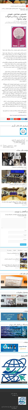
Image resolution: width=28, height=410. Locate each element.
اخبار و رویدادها (22, 8)
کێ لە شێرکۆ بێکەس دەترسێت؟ (19, 167)
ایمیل (25, 234)
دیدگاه (25, 217)
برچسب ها (9, 250)
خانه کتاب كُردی (14, 393)
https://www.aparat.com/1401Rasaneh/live (18, 115)
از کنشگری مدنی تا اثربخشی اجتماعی (18, 6)
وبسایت (24, 239)
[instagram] (14, 395)
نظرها (14, 250)
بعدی (25, 281)
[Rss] (17, 395)
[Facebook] (16, 395)
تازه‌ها (25, 250)
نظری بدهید (23, 23)
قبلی (2, 281)
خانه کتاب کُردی (22, 21)
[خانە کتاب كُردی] (14, 2)
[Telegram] (13, 395)
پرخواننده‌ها (20, 250)
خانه (27, 8)
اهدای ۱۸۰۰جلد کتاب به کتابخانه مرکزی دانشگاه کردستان (9, 146)
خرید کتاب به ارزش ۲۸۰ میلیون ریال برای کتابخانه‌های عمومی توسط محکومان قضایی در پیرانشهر (18, 141)
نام (25, 230)
